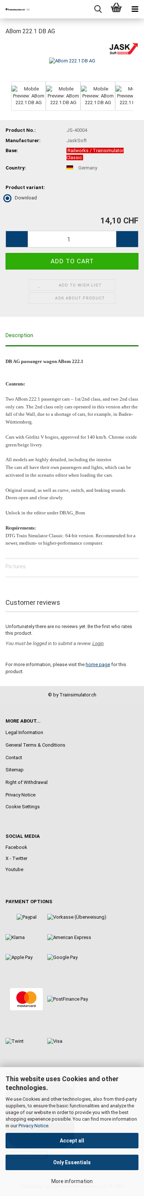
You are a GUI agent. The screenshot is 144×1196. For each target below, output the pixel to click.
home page (98, 664)
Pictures (16, 566)
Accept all (72, 1141)
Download (26, 198)
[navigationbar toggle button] (135, 9)
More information (72, 1181)
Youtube (14, 869)
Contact (14, 757)
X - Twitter (16, 858)
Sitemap (15, 769)
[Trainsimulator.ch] (15, 9)
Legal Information (24, 732)
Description (19, 335)
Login (98, 643)
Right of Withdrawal (27, 782)
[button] (17, 239)
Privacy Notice (33, 1125)
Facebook (16, 847)
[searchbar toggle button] (98, 9)
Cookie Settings (23, 806)
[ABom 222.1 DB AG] (72, 60)
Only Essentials (72, 1162)
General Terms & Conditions (35, 745)
